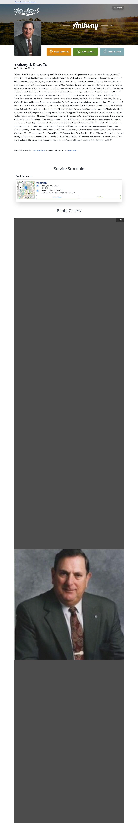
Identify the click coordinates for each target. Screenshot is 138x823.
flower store (72, 150)
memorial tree (39, 150)
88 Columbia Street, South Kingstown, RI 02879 (58, 193)
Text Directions (57, 197)
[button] (26, 187)
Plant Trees (99, 197)
